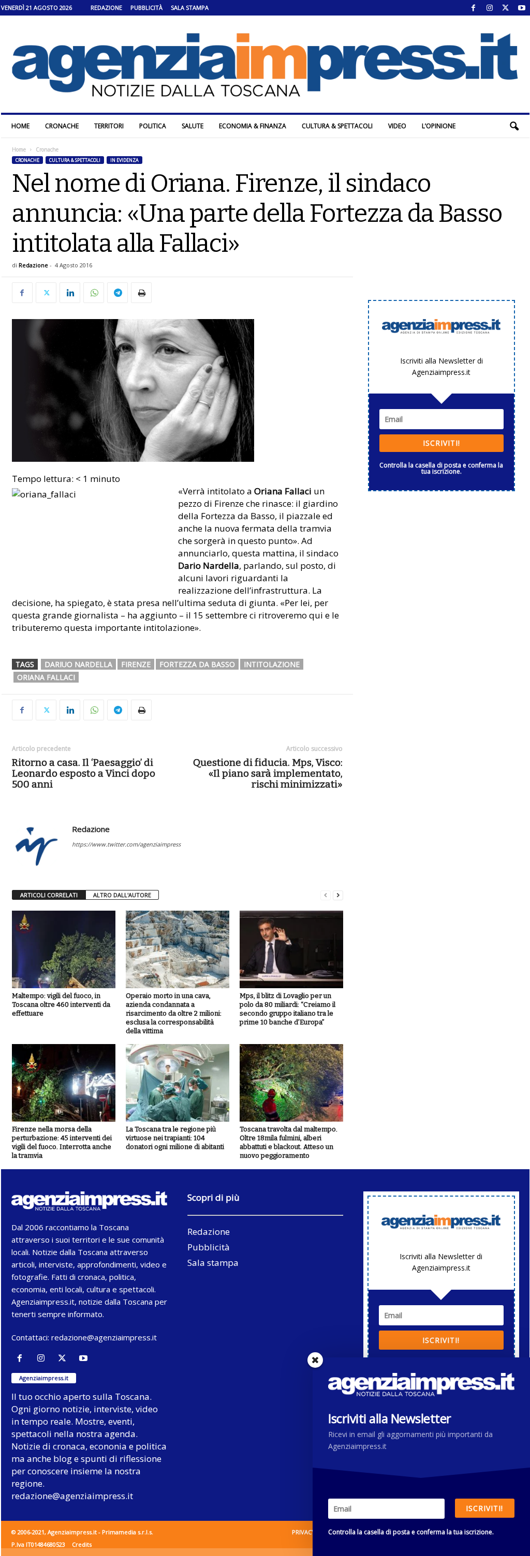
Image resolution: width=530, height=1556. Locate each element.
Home (20, 126)
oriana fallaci (46, 677)
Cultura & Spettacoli (337, 126)
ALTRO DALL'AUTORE (122, 895)
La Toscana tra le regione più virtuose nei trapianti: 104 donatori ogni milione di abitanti (175, 1138)
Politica (152, 126)
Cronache (62, 126)
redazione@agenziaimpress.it (104, 1337)
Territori (109, 126)
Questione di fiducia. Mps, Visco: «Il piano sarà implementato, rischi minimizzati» (268, 773)
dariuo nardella (78, 664)
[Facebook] (473, 8)
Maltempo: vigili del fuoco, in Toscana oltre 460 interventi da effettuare (61, 1004)
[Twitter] (505, 8)
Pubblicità (146, 7)
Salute (192, 126)
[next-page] (338, 895)
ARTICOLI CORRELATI (49, 895)
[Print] (141, 292)
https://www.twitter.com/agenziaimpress (126, 844)
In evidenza (124, 160)
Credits (82, 1544)
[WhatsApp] (93, 292)
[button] (514, 126)
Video (397, 126)
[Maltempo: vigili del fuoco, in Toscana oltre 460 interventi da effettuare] (63, 949)
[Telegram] (117, 292)
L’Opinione (438, 126)
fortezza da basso (197, 664)
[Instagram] (489, 8)
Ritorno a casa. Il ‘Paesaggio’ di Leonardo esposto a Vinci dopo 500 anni (83, 773)
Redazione (106, 7)
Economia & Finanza (252, 126)
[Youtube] (522, 8)
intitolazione (272, 664)
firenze (136, 664)
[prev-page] (325, 895)
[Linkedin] (70, 292)
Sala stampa (190, 7)
